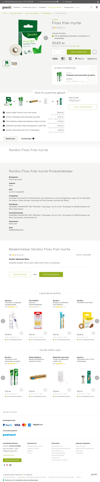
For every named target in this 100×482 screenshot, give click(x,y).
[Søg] (92, 7)
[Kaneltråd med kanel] (86, 320)
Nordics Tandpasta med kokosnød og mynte (23, 117)
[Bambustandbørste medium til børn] (33, 101)
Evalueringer (27, 139)
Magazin (30, 451)
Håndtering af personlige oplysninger (61, 477)
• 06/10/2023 (83, 255)
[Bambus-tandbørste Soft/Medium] (62, 320)
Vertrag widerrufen (12, 460)
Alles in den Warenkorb (83, 107)
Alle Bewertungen (20, 274)
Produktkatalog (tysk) (34, 446)
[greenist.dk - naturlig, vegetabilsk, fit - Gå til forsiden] (6, 7)
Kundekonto (55, 457)
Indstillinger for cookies (59, 460)
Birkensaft (79, 451)
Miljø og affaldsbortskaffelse (61, 448)
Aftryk (78, 477)
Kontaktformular (8, 455)
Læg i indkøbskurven (79, 52)
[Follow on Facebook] (4, 465)
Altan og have (80, 446)
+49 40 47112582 (15, 446)
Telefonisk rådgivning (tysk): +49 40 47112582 (19, 1)
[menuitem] (98, 1)
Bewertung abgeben (51, 274)
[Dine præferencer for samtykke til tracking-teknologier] (21, 480)
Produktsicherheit (9, 477)
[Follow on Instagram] (10, 465)
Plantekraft (79, 453)
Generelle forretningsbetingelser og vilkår (32, 477)
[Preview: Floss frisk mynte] (6, 63)
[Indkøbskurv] (97, 7)
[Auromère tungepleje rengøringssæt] (14, 320)
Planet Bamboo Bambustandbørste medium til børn (26, 121)
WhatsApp (68, 1)
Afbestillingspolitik (57, 455)
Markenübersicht (57, 446)
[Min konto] (98, 1)
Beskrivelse (10, 139)
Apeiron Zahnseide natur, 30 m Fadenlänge (22, 130)
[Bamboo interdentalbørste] (38, 320)
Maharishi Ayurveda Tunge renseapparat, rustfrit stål (26, 126)
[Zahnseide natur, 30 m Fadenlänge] (59, 101)
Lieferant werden (33, 448)
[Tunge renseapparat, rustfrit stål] (46, 101)
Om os (29, 453)
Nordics (55, 20)
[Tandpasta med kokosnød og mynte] (21, 101)
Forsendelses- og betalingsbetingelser (58, 452)
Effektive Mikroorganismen (85, 448)
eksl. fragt (76, 46)
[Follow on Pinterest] (7, 465)
